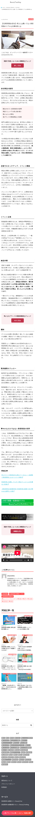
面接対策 (5, 764)
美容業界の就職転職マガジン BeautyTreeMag (15, 804)
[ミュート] (28, 560)
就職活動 (29, 752)
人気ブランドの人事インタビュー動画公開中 (18, 813)
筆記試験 (23, 757)
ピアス (28, 745)
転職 (11, 601)
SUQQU (18, 738)
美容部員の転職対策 (8, 596)
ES (7, 738)
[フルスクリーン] (31, 560)
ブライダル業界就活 (26, 747)
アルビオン (6, 740)
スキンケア (6, 745)
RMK (12, 738)
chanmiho (11, 576)
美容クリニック (7, 759)
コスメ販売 (24, 742)
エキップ (24, 740)
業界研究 (11, 757)
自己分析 (28, 759)
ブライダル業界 (15, 747)
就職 (20, 599)
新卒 (25, 599)
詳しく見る (17, 65)
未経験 (30, 599)
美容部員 (5, 601)
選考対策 (25, 762)
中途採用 (11, 750)
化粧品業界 (24, 750)
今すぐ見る (17, 320)
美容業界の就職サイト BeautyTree (11, 801)
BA (4, 738)
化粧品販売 (6, 752)
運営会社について (6, 780)
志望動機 (5, 754)
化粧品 (17, 750)
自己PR (22, 759)
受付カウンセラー (15, 752)
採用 (11, 754)
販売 (4, 762)
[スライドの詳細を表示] (17, 502)
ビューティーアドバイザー (9, 599)
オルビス (16, 742)
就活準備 (5, 594)
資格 (9, 762)
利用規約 (4, 787)
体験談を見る (17, 531)
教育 (16, 754)
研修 (17, 757)
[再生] (4, 560)
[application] (17, 553)
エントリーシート (7, 742)
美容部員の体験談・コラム (17, 594)
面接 (31, 762)
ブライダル (6, 747)
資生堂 (14, 762)
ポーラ (4, 750)
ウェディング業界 (15, 740)
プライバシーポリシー (8, 784)
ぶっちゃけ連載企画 (27, 738)
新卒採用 (26, 754)
